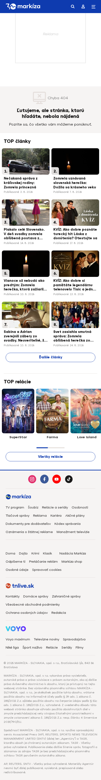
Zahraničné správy (66, 596)
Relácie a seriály (55, 507)
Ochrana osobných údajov (27, 613)
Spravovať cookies (47, 570)
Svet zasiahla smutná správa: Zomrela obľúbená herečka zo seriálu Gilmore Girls (72, 336)
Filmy (79, 647)
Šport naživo (32, 647)
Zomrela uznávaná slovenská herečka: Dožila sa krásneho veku (74, 183)
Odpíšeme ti (15, 562)
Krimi (35, 553)
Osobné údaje (17, 570)
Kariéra (56, 516)
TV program (15, 507)
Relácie (52, 647)
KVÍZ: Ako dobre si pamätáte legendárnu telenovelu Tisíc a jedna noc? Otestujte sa (74, 285)
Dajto (23, 553)
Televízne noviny (46, 639)
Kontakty (12, 596)
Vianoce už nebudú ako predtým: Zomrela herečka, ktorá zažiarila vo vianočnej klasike (25, 285)
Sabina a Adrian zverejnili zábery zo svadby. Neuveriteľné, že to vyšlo (25, 336)
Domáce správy (35, 596)
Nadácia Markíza (72, 553)
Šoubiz (33, 507)
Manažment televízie (73, 532)
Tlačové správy (17, 516)
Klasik (47, 553)
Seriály (67, 647)
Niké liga (12, 647)
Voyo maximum (18, 639)
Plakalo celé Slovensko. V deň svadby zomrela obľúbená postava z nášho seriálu (24, 234)
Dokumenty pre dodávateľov (28, 524)
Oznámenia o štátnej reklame (29, 532)
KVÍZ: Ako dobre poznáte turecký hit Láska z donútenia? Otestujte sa (75, 234)
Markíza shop (72, 562)
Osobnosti (80, 507)
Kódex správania (67, 524)
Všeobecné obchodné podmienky (33, 605)
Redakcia (58, 613)
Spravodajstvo (74, 639)
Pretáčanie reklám (43, 562)
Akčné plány (75, 516)
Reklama (40, 516)
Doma (10, 553)
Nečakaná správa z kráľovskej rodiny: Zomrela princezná (21, 183)
